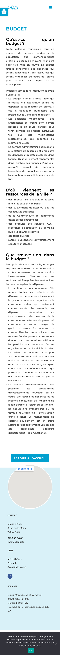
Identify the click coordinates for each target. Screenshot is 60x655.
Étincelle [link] (12, 563)
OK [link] (30, 650)
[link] (4, 12)
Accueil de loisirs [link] (17, 567)
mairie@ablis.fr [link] (16, 542)
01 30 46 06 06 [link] (15, 538)
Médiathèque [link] (15, 559)
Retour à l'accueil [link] (30, 458)
